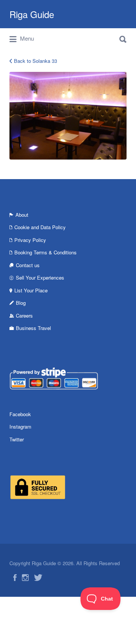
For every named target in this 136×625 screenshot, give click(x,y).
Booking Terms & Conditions (45, 252)
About (21, 214)
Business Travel (33, 328)
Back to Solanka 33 (35, 60)
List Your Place (31, 290)
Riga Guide (31, 14)
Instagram (20, 426)
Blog (21, 302)
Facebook (20, 414)
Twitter (16, 439)
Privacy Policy (30, 239)
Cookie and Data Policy (40, 227)
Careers (24, 315)
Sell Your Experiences (40, 277)
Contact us (28, 265)
